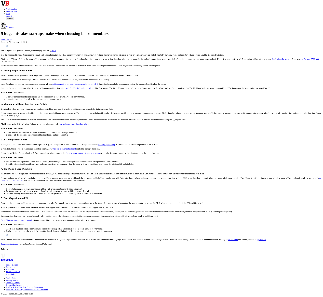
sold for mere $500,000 (309, 59)
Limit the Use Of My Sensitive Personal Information (27, 289)
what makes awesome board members (73, 124)
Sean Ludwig (6, 40)
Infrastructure (11, 11)
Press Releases (12, 265)
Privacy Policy (12, 280)
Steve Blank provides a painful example (17, 220)
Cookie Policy (11, 278)
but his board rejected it (281, 59)
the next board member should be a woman (83, 153)
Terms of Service (13, 283)
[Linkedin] (9, 260)
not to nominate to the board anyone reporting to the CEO (75, 84)
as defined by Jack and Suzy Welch (80, 88)
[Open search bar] (3, 26)
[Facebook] (2, 260)
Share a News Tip (13, 272)
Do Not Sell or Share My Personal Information (24, 287)
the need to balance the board (64, 149)
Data (8, 14)
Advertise (10, 269)
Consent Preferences (14, 285)
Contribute (10, 274)
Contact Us (10, 267)
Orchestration (11, 9)
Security (9, 16)
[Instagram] (5, 260)
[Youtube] (11, 260)
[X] (7, 260)
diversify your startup (106, 144)
